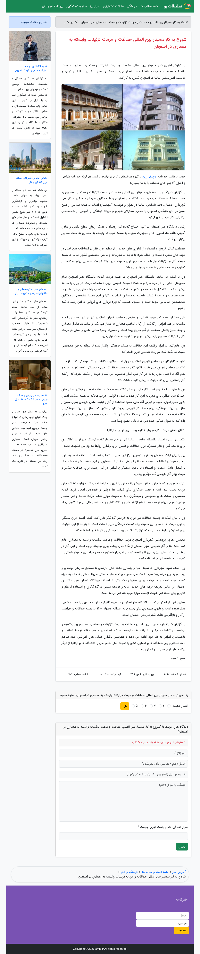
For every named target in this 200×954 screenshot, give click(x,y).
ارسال (182, 846)
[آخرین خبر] (176, 6)
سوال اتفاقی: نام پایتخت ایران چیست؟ (163, 827)
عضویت (182, 930)
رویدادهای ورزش (52, 6)
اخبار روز (95, 6)
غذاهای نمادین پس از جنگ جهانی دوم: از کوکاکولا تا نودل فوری (31, 399)
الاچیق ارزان (150, 176)
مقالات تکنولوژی (113, 6)
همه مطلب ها (149, 6)
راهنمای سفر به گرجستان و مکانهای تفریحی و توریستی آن (30, 291)
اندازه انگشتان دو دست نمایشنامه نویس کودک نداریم (31, 68)
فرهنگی (132, 6)
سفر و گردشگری (76, 6)
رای (125, 706)
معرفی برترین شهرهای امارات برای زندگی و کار (31, 180)
